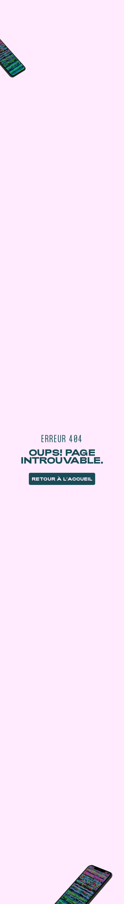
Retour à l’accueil (62, 478)
